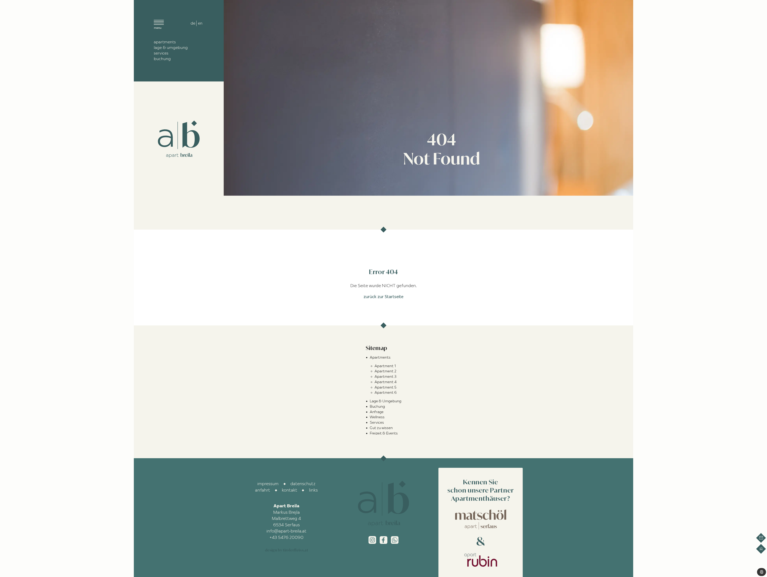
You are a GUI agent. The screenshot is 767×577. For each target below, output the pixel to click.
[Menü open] (159, 24)
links (313, 490)
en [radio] (200, 23)
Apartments (380, 357)
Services (377, 422)
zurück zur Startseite (383, 296)
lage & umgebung (171, 47)
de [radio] (193, 23)
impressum (268, 483)
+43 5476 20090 (286, 537)
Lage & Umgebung (385, 401)
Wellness (377, 417)
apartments (165, 41)
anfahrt (262, 490)
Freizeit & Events (384, 433)
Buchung (377, 406)
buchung (162, 58)
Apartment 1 (385, 366)
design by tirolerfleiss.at (286, 550)
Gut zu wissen (381, 428)
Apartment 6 (386, 392)
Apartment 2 (385, 371)
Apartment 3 (385, 376)
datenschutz (303, 483)
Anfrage (377, 412)
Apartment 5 (385, 387)
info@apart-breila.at (286, 530)
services (161, 53)
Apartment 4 (385, 382)
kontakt (289, 490)
